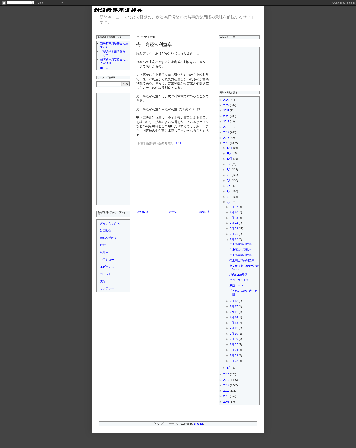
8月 (229, 169)
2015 (226, 143)
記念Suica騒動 (238, 274)
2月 (229, 202)
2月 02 (234, 360)
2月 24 (234, 223)
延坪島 (104, 252)
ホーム (173, 211)
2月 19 (234, 239)
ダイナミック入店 (111, 223)
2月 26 (234, 212)
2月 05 (234, 344)
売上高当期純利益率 (241, 260)
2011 (226, 390)
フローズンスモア (240, 280)
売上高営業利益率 (240, 255)
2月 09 (234, 339)
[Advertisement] (173, 178)
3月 (229, 196)
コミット (105, 273)
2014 (226, 374)
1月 (229, 367)
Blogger (198, 423)
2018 (226, 126)
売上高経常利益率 (240, 244)
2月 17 (234, 306)
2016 (226, 137)
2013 (226, 379)
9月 (229, 164)
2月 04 (234, 349)
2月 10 (234, 333)
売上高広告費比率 (240, 249)
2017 (226, 132)
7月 (229, 175)
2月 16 (234, 312)
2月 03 (234, 355)
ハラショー (107, 259)
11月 (230, 153)
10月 (230, 158)
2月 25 (234, 217)
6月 (229, 180)
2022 (226, 105)
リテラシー (107, 288)
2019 (226, 121)
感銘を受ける (108, 237)
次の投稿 (142, 211)
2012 (226, 385)
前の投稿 (204, 211)
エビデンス (107, 266)
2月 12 (234, 328)
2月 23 (234, 228)
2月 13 (234, 322)
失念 (103, 281)
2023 (226, 99)
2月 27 (234, 206)
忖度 (103, 245)
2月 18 (234, 301)
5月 (229, 185)
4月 (229, 191)
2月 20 (234, 234)
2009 (226, 401)
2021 (226, 110)
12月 (230, 147)
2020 (226, 116)
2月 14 (234, 317)
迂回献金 (105, 230)
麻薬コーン (236, 285)
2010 (226, 396)
